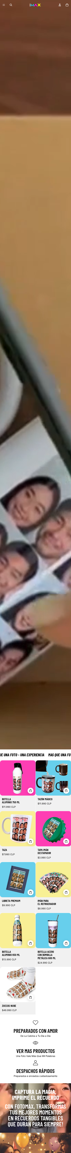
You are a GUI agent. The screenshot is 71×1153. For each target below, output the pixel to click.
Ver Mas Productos (35, 1051)
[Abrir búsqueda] (11, 5)
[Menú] (4, 5)
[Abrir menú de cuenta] (59, 5)
